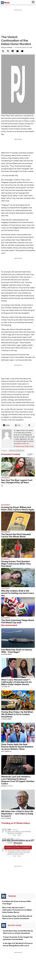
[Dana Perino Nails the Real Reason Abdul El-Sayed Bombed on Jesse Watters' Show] (18, 732)
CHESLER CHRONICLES (16, 450)
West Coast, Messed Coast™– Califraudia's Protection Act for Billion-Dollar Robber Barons (16, 682)
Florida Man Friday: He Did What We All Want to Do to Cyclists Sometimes (17, 714)
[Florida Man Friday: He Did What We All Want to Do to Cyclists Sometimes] (18, 700)
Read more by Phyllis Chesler (25, 446)
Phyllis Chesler (6, 47)
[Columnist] (7, 434)
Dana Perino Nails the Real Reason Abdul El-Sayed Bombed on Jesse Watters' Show (17, 746)
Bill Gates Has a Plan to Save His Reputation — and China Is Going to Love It (17, 813)
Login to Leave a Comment (18, 847)
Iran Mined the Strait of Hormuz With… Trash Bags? (16, 650)
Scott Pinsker (6, 818)
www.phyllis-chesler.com (21, 443)
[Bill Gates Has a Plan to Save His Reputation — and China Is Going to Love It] (18, 799)
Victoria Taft (5, 686)
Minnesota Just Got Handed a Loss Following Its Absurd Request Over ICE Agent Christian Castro (17, 780)
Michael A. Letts (6, 786)
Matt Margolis (6, 751)
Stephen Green (6, 654)
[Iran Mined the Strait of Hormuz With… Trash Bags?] (18, 638)
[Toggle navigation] (33, 2)
